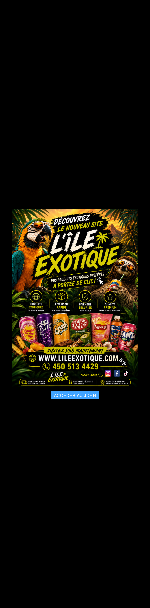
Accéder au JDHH (75, 395)
